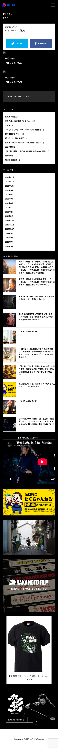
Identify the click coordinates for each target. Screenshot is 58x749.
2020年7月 (9, 199)
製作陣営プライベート (13, 134)
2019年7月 (9, 242)
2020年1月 (9, 216)
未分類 (7, 125)
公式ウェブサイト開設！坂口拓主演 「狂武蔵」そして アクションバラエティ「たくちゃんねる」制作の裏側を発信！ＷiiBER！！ (37, 421)
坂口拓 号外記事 (11, 159)
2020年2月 (9, 212)
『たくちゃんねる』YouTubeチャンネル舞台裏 (23, 129)
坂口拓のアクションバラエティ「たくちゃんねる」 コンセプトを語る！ (37, 385)
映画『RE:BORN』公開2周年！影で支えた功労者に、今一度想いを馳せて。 (36, 298)
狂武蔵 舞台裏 (10, 116)
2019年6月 (9, 246)
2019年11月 (9, 224)
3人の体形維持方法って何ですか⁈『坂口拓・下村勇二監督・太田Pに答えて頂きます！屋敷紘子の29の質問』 (36, 317)
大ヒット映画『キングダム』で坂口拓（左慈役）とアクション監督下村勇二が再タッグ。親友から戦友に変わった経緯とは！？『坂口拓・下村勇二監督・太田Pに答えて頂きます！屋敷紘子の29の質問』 (37, 267)
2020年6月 (9, 203)
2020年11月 (9, 181)
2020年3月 (9, 207)
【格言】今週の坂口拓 (28, 331)
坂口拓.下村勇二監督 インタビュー (18, 121)
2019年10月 (9, 229)
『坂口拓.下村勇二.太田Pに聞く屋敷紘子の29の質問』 (25, 151)
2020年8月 (9, 194)
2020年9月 (9, 190)
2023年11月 (9, 177)
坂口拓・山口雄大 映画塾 (14, 138)
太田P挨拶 (9, 147)
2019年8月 (9, 237)
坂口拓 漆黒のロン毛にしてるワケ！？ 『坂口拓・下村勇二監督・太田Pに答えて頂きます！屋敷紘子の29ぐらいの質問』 (37, 282)
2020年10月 (9, 186)
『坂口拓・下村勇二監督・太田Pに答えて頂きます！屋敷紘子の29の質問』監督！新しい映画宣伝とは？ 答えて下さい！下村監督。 (37, 370)
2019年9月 (9, 233)
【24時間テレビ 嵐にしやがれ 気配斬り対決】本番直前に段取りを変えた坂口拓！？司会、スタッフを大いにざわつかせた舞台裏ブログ (36, 353)
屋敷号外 (8, 155)
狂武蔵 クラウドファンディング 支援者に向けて (23, 142)
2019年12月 (9, 220)
